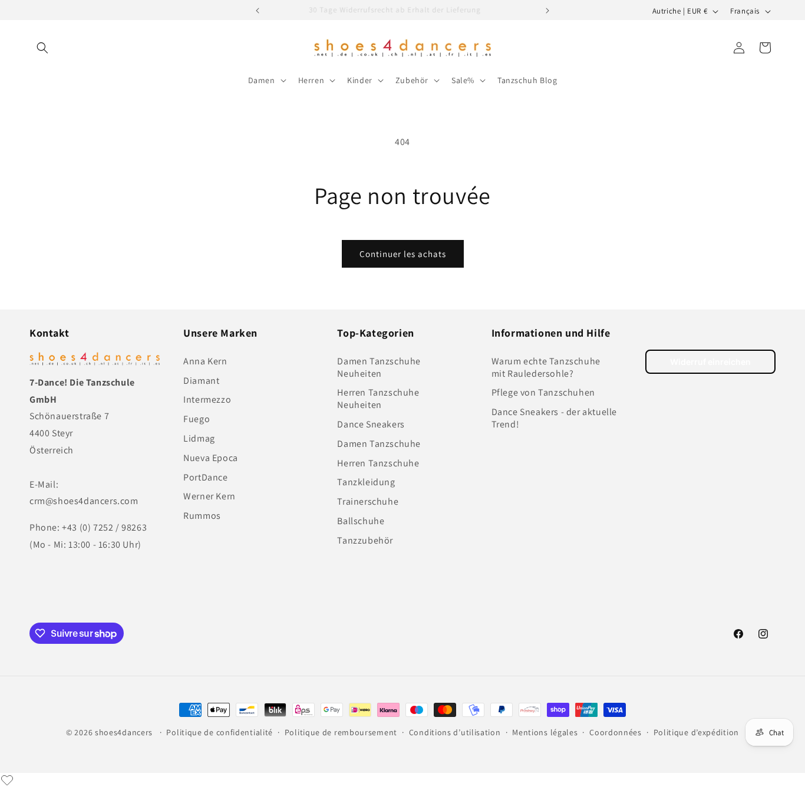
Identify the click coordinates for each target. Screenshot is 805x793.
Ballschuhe (360, 520)
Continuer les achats (402, 253)
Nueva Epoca (210, 457)
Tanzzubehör (365, 540)
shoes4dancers (124, 732)
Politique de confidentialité (219, 732)
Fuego (196, 419)
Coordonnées (615, 732)
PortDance (205, 476)
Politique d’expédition (696, 732)
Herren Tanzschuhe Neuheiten (378, 398)
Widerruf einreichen (710, 362)
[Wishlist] (7, 780)
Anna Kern (205, 360)
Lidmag (199, 438)
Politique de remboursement (341, 732)
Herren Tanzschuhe (378, 462)
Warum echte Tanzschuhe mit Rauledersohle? (546, 366)
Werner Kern (209, 496)
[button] (42, 48)
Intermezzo (207, 399)
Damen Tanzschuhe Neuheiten (379, 366)
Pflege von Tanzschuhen (543, 392)
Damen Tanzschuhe (379, 443)
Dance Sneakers (370, 423)
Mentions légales (545, 732)
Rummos (202, 515)
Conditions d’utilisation (455, 732)
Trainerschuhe (367, 501)
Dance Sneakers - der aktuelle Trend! (554, 418)
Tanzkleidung (366, 482)
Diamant (201, 380)
